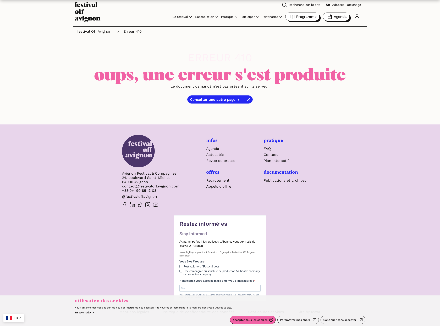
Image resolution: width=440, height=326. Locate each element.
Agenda (340, 16)
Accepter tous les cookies (250, 320)
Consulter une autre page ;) (214, 99)
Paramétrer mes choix (295, 320)
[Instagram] (147, 205)
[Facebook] (124, 205)
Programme (306, 16)
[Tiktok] (140, 205)
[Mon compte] (357, 16)
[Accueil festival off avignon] (88, 11)
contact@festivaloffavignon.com (150, 186)
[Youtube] (155, 205)
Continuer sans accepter (339, 320)
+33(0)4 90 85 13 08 (139, 190)
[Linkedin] (132, 205)
